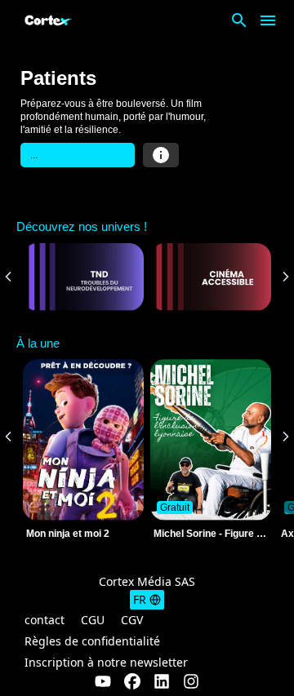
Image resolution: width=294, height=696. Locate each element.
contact (44, 619)
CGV (132, 619)
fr (139, 599)
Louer (77, 155)
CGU (93, 619)
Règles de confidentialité (92, 641)
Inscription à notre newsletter (106, 662)
